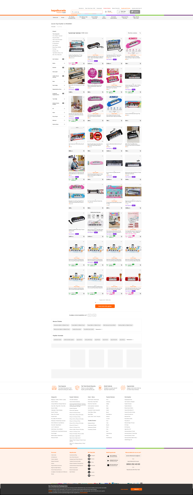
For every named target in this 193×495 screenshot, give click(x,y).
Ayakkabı (97, 405)
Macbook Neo (127, 416)
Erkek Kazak (90, 399)
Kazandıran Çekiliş (128, 418)
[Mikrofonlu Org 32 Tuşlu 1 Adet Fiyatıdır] (76, 220)
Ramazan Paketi (54, 437)
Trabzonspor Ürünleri (92, 425)
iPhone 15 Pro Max (79, 423)
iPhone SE (72, 425)
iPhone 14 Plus (77, 416)
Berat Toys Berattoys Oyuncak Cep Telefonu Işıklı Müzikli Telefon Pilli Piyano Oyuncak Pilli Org (95, 86)
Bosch (107, 412)
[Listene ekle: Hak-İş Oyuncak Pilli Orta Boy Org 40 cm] (84, 127)
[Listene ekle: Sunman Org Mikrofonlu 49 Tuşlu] (121, 156)
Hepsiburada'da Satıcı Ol (137, 8)
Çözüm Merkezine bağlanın (133, 455)
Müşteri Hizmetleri (116, 8)
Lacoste (108, 418)
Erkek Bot (90, 403)
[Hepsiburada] (58, 10)
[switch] (63, 59)
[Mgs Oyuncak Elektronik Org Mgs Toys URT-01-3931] (133, 191)
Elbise (95, 412)
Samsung (108, 401)
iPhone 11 (76, 425)
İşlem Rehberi (72, 471)
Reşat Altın (58, 405)
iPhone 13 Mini (81, 433)
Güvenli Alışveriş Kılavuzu (56, 469)
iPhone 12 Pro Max (80, 429)
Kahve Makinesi (54, 422)
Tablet (57, 399)
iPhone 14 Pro (72, 418)
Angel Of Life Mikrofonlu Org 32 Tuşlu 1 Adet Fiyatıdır (76, 230)
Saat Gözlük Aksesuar (62, 431)
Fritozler (56, 412)
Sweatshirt (90, 410)
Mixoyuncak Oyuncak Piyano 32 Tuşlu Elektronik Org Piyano (133, 173)
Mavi (107, 431)
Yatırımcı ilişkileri (54, 459)
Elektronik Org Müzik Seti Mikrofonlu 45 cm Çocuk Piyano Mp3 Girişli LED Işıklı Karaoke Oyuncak (76, 260)
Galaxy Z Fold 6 (79, 440)
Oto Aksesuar (58, 418)
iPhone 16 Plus (77, 412)
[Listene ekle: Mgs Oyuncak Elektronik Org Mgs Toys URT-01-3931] (140, 185)
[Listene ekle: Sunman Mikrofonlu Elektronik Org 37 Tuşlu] (121, 127)
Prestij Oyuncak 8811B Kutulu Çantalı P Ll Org (114, 203)
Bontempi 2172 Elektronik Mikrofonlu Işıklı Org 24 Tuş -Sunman (113, 87)
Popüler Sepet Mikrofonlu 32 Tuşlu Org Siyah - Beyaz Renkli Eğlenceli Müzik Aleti (95, 57)
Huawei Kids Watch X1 (129, 410)
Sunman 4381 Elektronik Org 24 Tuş (132, 113)
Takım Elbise (90, 412)
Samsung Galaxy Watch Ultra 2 (131, 437)
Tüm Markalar (109, 437)
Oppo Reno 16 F (128, 429)
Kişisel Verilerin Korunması (56, 465)
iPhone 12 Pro (77, 427)
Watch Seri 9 (77, 437)
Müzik (57, 414)
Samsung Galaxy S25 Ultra (80, 405)
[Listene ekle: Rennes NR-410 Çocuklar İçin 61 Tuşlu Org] (84, 69)
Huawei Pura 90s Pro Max (130, 412)
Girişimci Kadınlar (107, 8)
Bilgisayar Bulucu (78, 443)
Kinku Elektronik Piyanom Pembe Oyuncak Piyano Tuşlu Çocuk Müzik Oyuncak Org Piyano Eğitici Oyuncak (132, 57)
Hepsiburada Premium (125, 8)
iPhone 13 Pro (77, 431)
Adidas (107, 403)
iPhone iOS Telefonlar (74, 410)
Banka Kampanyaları (74, 469)
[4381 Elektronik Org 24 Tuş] (133, 104)
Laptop (64, 399)
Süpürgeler (53, 410)
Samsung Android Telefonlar (75, 403)
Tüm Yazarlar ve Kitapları (130, 401)
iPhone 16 (72, 412)
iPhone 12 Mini (72, 429)
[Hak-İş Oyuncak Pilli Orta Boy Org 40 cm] (76, 134)
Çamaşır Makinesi (54, 403)
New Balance (109, 414)
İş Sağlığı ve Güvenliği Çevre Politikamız (59, 471)
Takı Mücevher (54, 431)
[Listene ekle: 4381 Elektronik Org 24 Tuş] (140, 97)
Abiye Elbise (90, 414)
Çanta (89, 416)
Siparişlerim (81, 8)
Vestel (107, 410)
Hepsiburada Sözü (128, 399)
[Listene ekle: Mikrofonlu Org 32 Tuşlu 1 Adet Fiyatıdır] (84, 213)
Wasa (107, 435)
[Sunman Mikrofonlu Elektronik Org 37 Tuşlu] (114, 134)
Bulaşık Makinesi (62, 403)
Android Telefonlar (73, 408)
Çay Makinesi (61, 422)
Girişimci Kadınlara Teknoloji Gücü (76, 463)
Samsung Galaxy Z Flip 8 (129, 435)
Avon (107, 399)
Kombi (52, 401)
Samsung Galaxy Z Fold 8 (130, 431)
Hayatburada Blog (73, 455)
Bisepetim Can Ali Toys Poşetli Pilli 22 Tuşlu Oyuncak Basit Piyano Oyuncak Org (76, 201)
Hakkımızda (53, 455)
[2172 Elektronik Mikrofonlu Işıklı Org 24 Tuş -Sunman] (114, 75)
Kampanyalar (99, 8)
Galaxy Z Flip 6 (73, 440)
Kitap (52, 414)
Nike (107, 405)
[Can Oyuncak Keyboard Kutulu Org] (95, 191)
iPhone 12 (72, 427)
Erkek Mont (90, 401)
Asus (107, 420)
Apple (107, 408)
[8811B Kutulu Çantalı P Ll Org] (114, 191)
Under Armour (109, 433)
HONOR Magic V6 (128, 439)
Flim (55, 414)
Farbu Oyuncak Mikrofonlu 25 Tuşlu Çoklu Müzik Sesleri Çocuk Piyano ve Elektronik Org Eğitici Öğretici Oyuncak (114, 231)
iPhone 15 (72, 421)
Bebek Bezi (60, 435)
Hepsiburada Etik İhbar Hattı (133, 469)
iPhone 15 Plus (77, 421)
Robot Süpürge (59, 410)
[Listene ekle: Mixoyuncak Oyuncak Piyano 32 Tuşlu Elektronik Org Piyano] (140, 156)
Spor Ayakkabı (91, 408)
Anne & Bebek (60, 429)
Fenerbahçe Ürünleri (92, 429)
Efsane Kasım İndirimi (129, 408)
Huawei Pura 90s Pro (129, 414)
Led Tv (52, 427)
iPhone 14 (72, 416)
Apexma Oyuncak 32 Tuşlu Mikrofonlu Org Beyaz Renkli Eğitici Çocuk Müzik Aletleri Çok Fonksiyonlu (95, 230)
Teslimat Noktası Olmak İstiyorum (76, 465)
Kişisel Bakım (58, 424)
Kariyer (52, 463)
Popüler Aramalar (128, 403)
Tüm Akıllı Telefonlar (74, 399)
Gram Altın (53, 405)
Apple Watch (77, 435)
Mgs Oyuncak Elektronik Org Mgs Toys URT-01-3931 (133, 201)
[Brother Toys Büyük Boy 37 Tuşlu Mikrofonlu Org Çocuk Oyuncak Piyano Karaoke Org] (76, 45)
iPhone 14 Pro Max (79, 418)
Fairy (107, 429)
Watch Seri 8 (72, 437)
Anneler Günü (54, 416)
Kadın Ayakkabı (91, 405)
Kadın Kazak (96, 399)
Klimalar (56, 401)
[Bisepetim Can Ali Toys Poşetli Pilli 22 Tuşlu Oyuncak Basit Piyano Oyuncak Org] (76, 191)
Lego (107, 422)
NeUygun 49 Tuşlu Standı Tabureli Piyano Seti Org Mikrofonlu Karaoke (76, 114)
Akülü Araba (53, 429)
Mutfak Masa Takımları (60, 420)
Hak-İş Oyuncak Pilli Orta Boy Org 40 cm (76, 144)
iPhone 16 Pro (72, 414)
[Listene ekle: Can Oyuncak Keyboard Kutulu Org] (102, 185)
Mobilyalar (53, 420)
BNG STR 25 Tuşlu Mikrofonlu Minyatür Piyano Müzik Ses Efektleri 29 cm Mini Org (132, 144)
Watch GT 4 (72, 443)
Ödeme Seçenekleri (74, 467)
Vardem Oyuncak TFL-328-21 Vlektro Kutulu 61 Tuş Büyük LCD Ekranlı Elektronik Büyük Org (133, 86)
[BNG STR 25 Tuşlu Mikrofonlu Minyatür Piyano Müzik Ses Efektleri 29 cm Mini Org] (133, 134)
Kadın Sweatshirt (96, 410)
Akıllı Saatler (72, 435)
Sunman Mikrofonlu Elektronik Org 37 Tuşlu (114, 144)
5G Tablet (126, 424)
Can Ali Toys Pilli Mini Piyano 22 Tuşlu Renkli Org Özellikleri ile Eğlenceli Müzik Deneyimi (95, 174)
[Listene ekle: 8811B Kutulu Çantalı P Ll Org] (121, 185)
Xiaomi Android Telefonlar (75, 401)
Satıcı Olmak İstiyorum (74, 457)
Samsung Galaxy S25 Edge (75, 406)
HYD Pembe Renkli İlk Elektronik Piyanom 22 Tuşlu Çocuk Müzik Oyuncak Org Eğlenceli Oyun (94, 116)
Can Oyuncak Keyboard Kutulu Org (95, 201)
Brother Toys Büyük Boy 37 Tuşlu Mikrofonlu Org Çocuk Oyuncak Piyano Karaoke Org (75, 55)
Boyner (107, 424)
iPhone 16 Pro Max (79, 414)
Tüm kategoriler (56, 33)
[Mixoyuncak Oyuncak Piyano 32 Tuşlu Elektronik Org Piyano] (133, 163)
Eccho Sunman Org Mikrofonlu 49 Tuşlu (113, 173)
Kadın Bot (94, 403)
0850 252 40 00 (133, 464)
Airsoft (52, 412)
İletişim (52, 474)
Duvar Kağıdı (53, 433)
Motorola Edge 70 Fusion (130, 422)
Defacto (108, 416)
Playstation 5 (127, 420)
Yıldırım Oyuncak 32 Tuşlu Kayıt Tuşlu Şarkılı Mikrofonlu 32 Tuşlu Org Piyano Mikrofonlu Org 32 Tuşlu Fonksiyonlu (76, 173)
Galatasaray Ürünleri (92, 427)
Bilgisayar (53, 399)
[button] (76, 63)
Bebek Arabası (54, 435)
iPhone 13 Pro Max (73, 433)
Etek (92, 416)
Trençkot (98, 416)
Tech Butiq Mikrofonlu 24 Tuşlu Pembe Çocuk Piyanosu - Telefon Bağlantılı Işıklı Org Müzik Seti (133, 231)
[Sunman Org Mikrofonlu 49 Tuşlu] (114, 163)
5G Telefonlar (127, 427)
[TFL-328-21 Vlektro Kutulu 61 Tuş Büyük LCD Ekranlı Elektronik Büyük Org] (133, 75)
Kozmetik (53, 424)
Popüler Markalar (128, 405)
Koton (107, 427)
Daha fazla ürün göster (105, 306)
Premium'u (59, 12)
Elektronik (57, 427)
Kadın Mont (95, 401)
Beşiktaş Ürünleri (91, 423)
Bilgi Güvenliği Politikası (56, 467)
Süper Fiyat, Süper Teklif (90, 8)
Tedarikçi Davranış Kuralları (75, 461)
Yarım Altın (63, 405)
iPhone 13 (72, 431)
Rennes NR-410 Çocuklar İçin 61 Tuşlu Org (76, 86)
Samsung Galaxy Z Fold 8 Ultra (131, 433)
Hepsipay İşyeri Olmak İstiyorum (76, 459)
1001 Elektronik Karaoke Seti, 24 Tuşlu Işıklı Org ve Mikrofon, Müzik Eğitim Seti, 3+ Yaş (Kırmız (114, 289)
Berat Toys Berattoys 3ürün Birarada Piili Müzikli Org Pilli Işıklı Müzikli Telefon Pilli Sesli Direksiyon (95, 144)
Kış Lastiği (53, 418)
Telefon (60, 399)
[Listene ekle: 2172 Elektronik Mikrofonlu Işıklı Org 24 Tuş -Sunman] (121, 69)
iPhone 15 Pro (72, 423)
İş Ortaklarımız (54, 457)
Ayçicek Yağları (54, 408)
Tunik (95, 416)
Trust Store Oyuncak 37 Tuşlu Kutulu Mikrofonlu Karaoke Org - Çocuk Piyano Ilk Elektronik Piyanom (113, 55)
